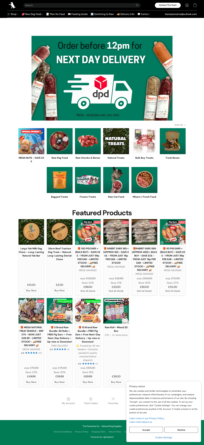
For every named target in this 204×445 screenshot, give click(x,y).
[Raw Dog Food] (60, 141)
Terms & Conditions (63, 432)
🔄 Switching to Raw (102, 14)
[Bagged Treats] (60, 180)
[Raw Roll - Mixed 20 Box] (116, 311)
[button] (12, 5)
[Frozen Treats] (88, 180)
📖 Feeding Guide (78, 14)
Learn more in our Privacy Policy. (147, 418)
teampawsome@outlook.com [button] (181, 14)
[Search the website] (137, 5)
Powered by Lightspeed (102, 437)
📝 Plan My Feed (55, 14)
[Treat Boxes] (173, 141)
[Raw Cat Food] (116, 180)
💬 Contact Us (145, 14)
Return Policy (115, 432)
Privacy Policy (81, 432)
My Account (68, 403)
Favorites (113, 403)
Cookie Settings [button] (163, 437)
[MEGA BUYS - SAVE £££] (31, 141)
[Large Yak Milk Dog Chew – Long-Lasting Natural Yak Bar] (31, 232)
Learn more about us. (140, 421)
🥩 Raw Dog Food (32, 14)
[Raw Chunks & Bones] (88, 141)
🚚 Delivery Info (125, 14)
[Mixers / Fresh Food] (144, 180)
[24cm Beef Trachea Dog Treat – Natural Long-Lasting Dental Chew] (59, 232)
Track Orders (91, 403)
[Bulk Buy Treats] (144, 141)
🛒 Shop (12, 14)
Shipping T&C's (98, 432)
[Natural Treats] (116, 141)
